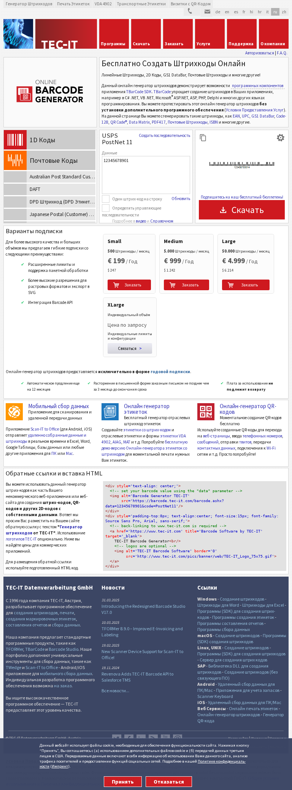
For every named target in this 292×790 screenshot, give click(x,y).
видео (141, 221)
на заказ (62, 685)
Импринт (60, 766)
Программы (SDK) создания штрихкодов (241, 638)
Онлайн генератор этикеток (147, 408)
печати (67, 612)
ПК (54, 453)
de (217, 11)
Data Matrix (139, 122)
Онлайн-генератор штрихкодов (228, 714)
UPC (245, 116)
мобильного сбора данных (66, 673)
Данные (109, 153)
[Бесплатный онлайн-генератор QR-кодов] (205, 411)
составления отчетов (27, 625)
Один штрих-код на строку (137, 199)
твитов (245, 442)
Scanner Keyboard (215, 696)
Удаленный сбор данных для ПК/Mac (244, 702)
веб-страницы (216, 436)
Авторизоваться (259, 53)
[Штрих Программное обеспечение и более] (18, 34)
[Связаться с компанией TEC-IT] (192, 12)
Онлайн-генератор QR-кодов (248, 408)
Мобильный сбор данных (58, 406)
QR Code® (118, 122)
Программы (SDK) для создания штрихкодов (241, 653)
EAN (236, 116)
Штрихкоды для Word (218, 605)
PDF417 (159, 122)
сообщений (208, 442)
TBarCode (162, 91)
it (267, 11)
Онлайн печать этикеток (253, 708)
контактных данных (216, 448)
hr (260, 11)
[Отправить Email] (207, 12)
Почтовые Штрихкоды (188, 122)
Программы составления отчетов (230, 623)
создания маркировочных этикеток (41, 619)
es (236, 11)
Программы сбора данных (223, 629)
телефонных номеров (262, 436)
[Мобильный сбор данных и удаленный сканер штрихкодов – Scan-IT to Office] (14, 411)
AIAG (117, 442)
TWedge (13, 667)
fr (244, 11)
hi (251, 11)
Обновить (180, 198)
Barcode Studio (63, 649)
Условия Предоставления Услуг (255, 110)
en (227, 11)
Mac (69, 453)
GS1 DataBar (262, 116)
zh (284, 11)
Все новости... (115, 690)
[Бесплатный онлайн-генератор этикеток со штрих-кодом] (110, 411)
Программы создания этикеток (243, 617)
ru (275, 11)
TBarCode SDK (139, 91)
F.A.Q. (282, 53)
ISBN (213, 122)
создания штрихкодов (36, 612)
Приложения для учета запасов (247, 690)
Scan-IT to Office (44, 429)
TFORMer (14, 649)
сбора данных (66, 625)
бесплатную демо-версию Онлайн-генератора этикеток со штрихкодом (144, 448)
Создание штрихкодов (242, 599)
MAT (126, 442)
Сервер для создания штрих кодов (233, 660)
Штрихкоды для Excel (263, 605)
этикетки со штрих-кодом (147, 429)
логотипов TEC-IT (21, 539)
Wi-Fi (271, 448)
